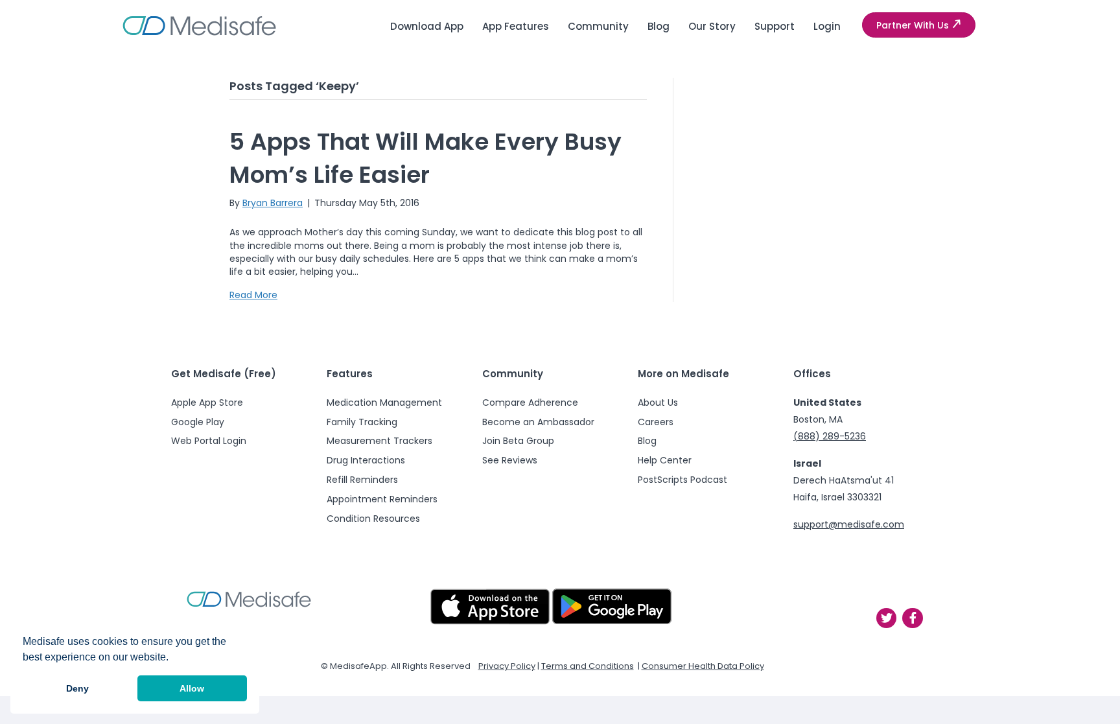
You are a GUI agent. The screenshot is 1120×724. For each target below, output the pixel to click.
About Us (658, 402)
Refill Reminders (362, 479)
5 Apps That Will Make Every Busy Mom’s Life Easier (425, 158)
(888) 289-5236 (829, 436)
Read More (253, 294)
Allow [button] (192, 688)
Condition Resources (373, 518)
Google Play (197, 421)
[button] (918, 25)
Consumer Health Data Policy (703, 666)
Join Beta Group (518, 440)
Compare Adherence (530, 402)
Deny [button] (77, 688)
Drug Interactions (366, 460)
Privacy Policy (506, 666)
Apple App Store (207, 402)
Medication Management (384, 402)
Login (827, 26)
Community (598, 26)
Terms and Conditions (587, 666)
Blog (659, 26)
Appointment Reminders (382, 499)
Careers (655, 421)
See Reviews (509, 460)
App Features (515, 26)
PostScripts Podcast (682, 479)
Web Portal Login (208, 440)
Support (774, 26)
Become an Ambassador (538, 421)
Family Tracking (362, 421)
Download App (426, 26)
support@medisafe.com (848, 524)
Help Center (665, 460)
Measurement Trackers (379, 440)
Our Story (712, 26)
